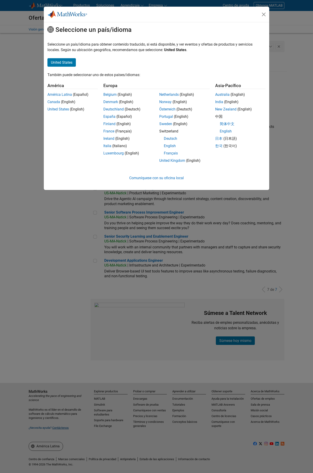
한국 (218, 146)
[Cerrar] (263, 14)
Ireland (108, 138)
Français (171, 153)
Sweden (165, 124)
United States (58, 109)
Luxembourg (113, 153)
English (170, 146)
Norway (165, 102)
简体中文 (227, 124)
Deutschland (113, 109)
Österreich (167, 109)
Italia (107, 146)
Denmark (110, 102)
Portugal (166, 116)
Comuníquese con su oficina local (156, 178)
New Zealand (225, 109)
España (109, 116)
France (108, 131)
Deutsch (170, 138)
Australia (222, 94)
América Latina (59, 94)
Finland (109, 124)
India (219, 102)
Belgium (110, 94)
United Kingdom (172, 160)
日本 (218, 138)
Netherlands (169, 94)
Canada (53, 102)
